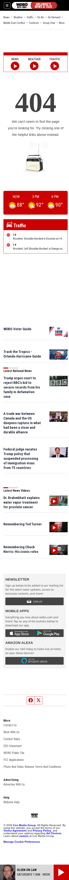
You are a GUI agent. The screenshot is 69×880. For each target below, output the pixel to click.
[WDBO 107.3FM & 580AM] (35, 5)
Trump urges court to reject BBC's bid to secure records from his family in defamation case (21, 387)
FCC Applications (13, 760)
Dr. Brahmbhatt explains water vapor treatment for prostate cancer (21, 502)
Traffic (30, 17)
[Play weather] (34, 66)
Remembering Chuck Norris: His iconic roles (20, 549)
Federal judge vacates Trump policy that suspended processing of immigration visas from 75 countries (20, 458)
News (6, 17)
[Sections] (7, 5)
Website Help (11, 802)
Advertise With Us (14, 784)
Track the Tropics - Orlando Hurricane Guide (22, 354)
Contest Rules (11, 739)
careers (24, 835)
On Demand (54, 17)
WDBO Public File (13, 753)
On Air (40, 17)
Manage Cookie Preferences (21, 841)
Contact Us (10, 725)
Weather (18, 17)
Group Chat (49, 22)
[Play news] (15, 66)
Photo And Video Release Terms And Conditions (32, 767)
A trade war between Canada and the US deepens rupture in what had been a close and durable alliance (22, 422)
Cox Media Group (24, 825)
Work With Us (11, 732)
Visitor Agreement (15, 830)
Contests (34, 22)
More (62, 22)
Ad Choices (53, 833)
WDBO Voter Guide (17, 329)
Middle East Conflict (14, 22)
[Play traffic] (54, 66)
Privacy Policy (42, 830)
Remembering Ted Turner (22, 524)
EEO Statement (12, 746)
